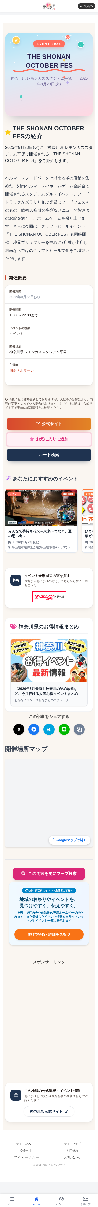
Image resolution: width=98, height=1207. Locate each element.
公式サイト (52, 424)
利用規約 (72, 1150)
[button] (88, 849)
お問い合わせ (72, 1157)
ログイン (88, 6)
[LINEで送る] (64, 729)
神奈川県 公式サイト (47, 1111)
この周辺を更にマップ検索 (52, 873)
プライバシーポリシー (26, 1157)
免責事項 (25, 1150)
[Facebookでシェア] (33, 729)
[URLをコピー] (79, 729)
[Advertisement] (49, 1014)
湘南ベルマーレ (21, 370)
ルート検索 (49, 455)
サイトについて (25, 1143)
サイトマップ (72, 1143)
